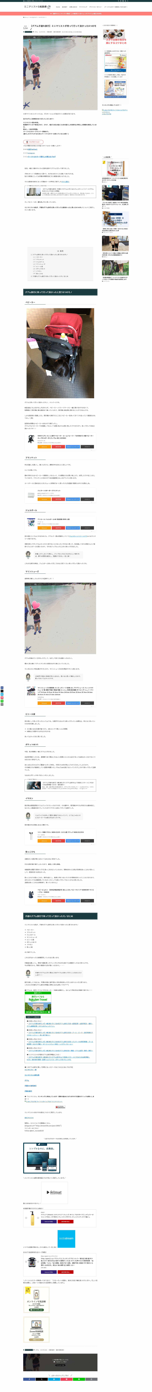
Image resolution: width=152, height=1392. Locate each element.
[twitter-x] (118, 1)
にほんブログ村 (106, 114)
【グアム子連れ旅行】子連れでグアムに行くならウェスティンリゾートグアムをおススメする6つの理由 (68, 190)
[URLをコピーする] (91, 1379)
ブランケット (40, 259)
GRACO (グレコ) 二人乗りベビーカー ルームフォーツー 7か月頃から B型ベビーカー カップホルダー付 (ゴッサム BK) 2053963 (66, 437)
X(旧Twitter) (32, 149)
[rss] (125, 1)
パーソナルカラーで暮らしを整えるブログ (42, 157)
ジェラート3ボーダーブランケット (49, 490)
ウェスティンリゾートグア (78, 536)
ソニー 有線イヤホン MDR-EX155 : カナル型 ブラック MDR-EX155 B (61, 832)
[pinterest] (123, 1)
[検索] (127, 1)
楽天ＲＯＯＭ (29, 1118)
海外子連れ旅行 (57, 32)
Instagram (31, 153)
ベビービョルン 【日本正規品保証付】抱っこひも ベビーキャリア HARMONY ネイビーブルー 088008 (66, 891)
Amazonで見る (49, 1221)
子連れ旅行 (49, 32)
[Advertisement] (60, 229)
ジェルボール (40, 262)
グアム (36, 32)
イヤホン (38, 271)
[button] (29, 1379)
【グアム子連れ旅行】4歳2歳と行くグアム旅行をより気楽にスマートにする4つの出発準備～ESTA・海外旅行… (67, 784)
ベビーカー (39, 257)
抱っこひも (39, 273)
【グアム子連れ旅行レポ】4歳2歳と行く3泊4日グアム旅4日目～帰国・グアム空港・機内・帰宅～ (60, 1051)
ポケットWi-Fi (40, 269)
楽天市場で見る (65, 1221)
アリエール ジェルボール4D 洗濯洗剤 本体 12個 (54, 519)
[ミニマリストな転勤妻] (37, 6)
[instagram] (121, 1)
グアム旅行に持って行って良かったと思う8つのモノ (50, 254)
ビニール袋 (39, 266)
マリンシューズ (40, 264)
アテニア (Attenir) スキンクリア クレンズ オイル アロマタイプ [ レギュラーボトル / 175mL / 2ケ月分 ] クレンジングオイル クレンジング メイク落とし (67, 1216)
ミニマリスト (28, 32)
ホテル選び (65, 182)
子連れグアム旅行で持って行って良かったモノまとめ (50, 276)
